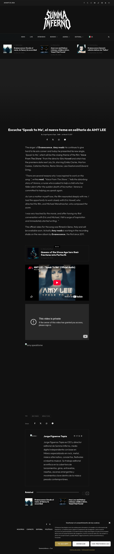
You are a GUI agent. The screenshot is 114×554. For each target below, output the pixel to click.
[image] (7, 49)
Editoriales (19, 45)
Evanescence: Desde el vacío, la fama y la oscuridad (25, 49)
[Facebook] (84, 2)
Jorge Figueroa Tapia (55, 436)
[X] (87, 2)
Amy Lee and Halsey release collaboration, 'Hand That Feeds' (60, 50)
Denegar (80, 544)
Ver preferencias (100, 544)
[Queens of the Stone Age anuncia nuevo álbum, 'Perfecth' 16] (33, 253)
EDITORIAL (78, 37)
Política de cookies (75, 550)
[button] (109, 523)
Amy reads (36, 416)
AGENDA (65, 37)
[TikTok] (98, 2)
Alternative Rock (48, 249)
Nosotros (20, 529)
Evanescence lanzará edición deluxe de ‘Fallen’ (98, 49)
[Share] (47, 139)
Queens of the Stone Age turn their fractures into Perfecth (60, 253)
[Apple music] (105, 2)
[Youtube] (95, 2)
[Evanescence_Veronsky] (81, 49)
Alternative (55, 45)
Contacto (30, 529)
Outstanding (93, 45)
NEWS (23, 37)
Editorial (39, 529)
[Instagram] (91, 2)
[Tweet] (53, 139)
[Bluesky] (102, 2)
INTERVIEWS (41, 37)
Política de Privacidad (88, 550)
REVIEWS (53, 37)
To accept (63, 544)
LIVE (31, 37)
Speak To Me (46, 416)
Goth (58, 134)
